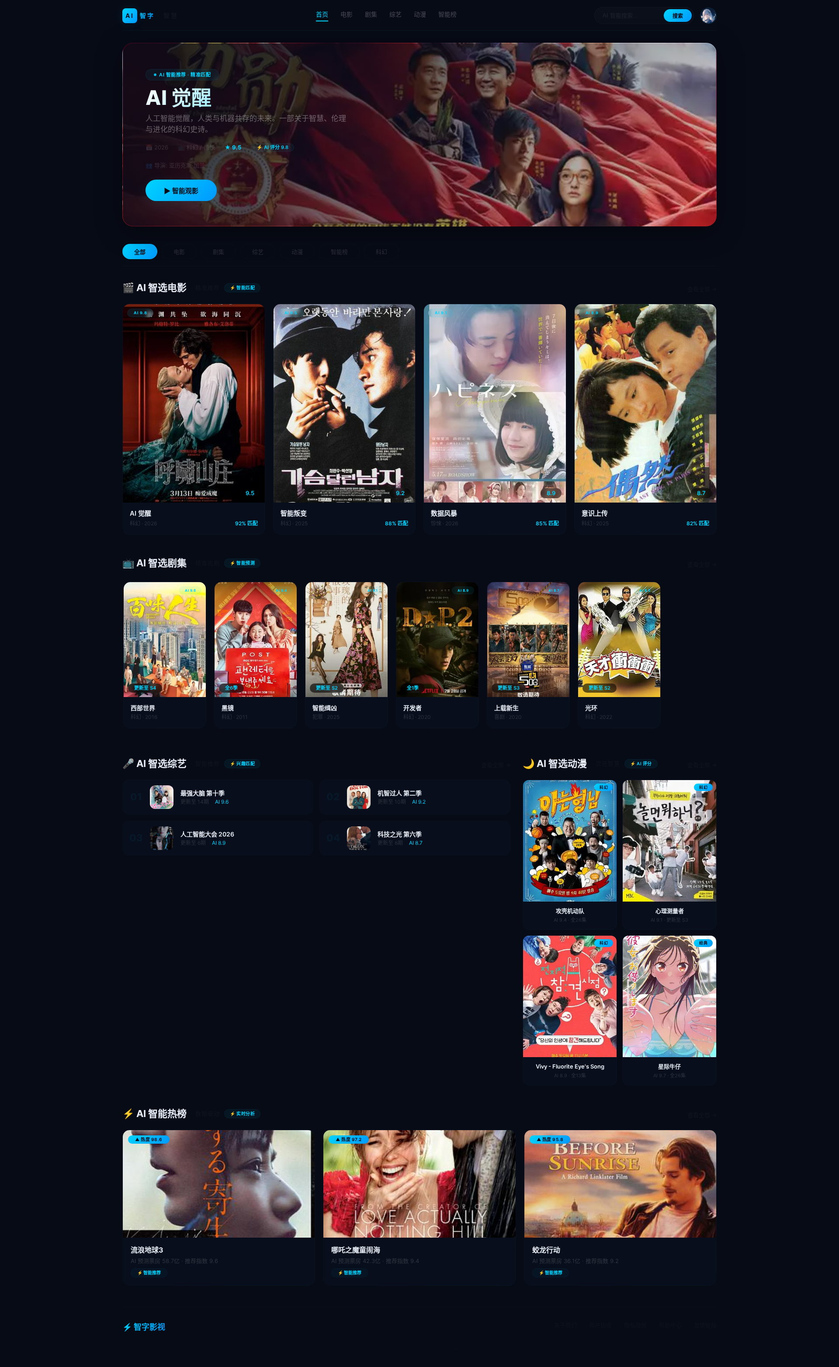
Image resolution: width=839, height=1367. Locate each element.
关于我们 (565, 1325)
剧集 (371, 14)
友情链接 (705, 1325)
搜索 (678, 16)
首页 (322, 14)
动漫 (420, 14)
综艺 (395, 14)
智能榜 (447, 14)
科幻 (381, 252)
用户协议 (600, 1325)
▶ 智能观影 (181, 190)
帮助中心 (670, 1325)
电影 (346, 14)
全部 (140, 252)
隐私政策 (635, 1325)
